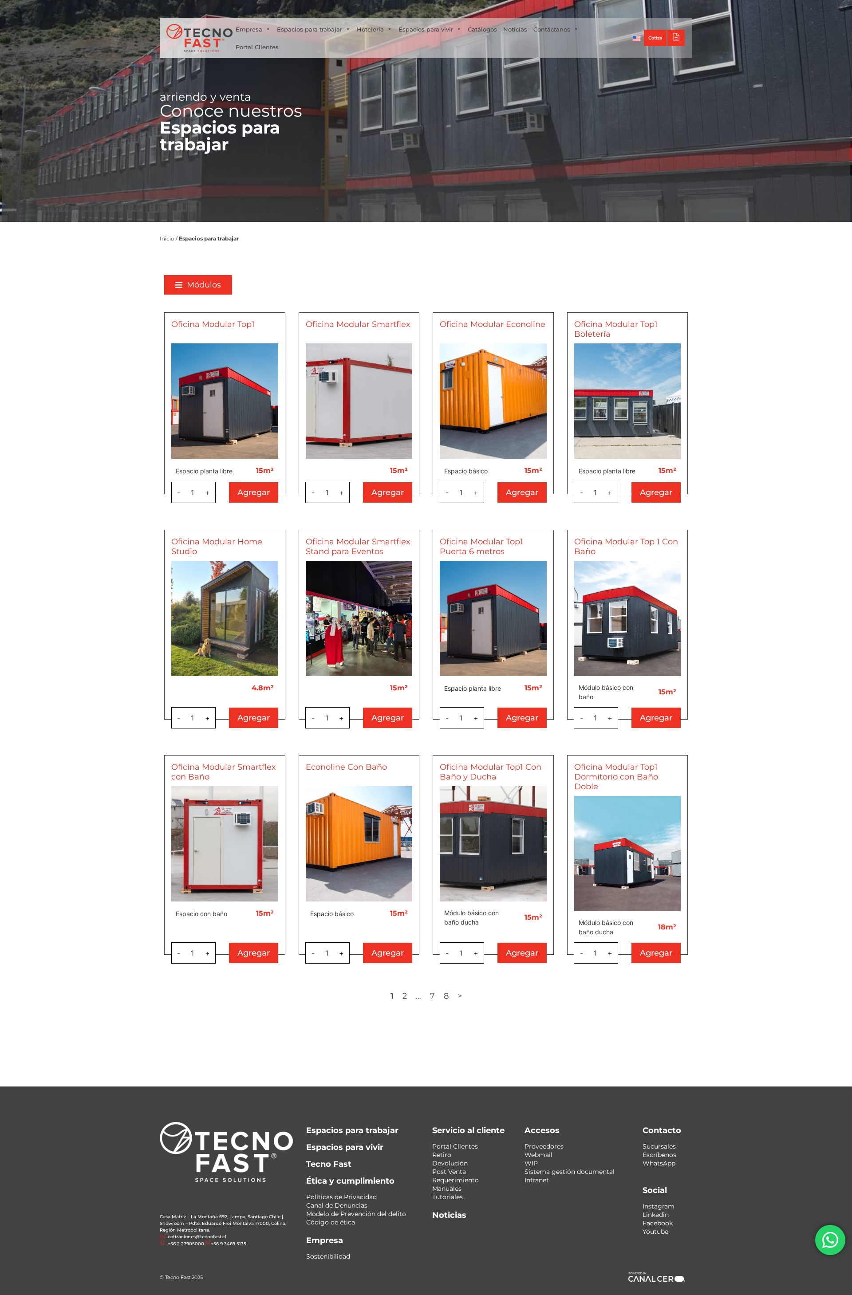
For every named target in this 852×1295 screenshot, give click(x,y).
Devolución (450, 1163)
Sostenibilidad (328, 1256)
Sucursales (659, 1146)
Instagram (658, 1206)
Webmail (538, 1155)
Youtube (655, 1232)
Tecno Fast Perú (527, 8)
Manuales (447, 1189)
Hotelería (370, 29)
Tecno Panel (658, 8)
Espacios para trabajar (309, 29)
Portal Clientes (257, 47)
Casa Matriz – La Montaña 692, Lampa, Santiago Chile (220, 1217)
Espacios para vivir (425, 29)
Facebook (658, 1223)
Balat (624, 8)
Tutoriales (447, 1197)
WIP (531, 1163)
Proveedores (544, 1146)
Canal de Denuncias (336, 1205)
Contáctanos (551, 29)
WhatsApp (659, 1163)
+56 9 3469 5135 (403, 9)
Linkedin (656, 1215)
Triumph (594, 8)
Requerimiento (455, 1180)
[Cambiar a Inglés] (637, 38)
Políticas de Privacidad (341, 1197)
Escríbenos (659, 1155)
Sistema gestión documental (570, 1172)
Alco (566, 8)
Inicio (167, 238)
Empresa (249, 29)
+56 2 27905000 (356, 9)
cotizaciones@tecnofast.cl (197, 1237)
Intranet (537, 1180)
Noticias (515, 29)
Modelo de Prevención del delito (356, 1214)
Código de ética (330, 1222)
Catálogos (482, 29)
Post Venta (449, 1172)
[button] (198, 285)
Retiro (441, 1155)
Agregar (253, 492)
